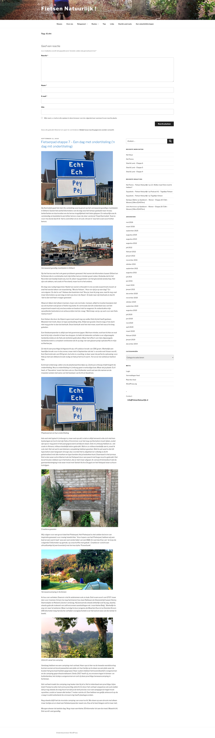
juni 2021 (129, 281)
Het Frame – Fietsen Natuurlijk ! (137, 185)
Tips (104, 24)
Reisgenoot (81, 24)
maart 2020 (130, 331)
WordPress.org (131, 384)
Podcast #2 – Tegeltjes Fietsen (161, 191)
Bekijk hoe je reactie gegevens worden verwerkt (97, 130)
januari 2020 (130, 339)
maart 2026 (130, 226)
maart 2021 (130, 285)
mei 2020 (129, 323)
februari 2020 (131, 335)
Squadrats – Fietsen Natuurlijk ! (137, 191)
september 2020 (132, 306)
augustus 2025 (131, 235)
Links (112, 24)
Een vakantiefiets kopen (145, 24)
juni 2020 (129, 319)
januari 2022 (130, 256)
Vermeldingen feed (133, 375)
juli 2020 (129, 314)
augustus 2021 (131, 272)
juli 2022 (129, 247)
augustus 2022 (131, 243)
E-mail (44, 96)
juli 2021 (129, 277)
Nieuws (59, 24)
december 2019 (132, 344)
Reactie (44, 55)
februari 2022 (131, 252)
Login (128, 371)
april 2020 (129, 327)
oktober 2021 (131, 264)
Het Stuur (129, 155)
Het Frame (130, 159)
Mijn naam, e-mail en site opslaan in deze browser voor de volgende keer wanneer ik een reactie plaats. (80, 118)
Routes (94, 24)
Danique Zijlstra (131, 200)
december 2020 (132, 293)
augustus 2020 (131, 310)
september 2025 (132, 231)
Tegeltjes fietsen (157, 196)
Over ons (69, 24)
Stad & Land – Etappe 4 (134, 172)
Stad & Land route (125, 24)
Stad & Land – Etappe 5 (134, 167)
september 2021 (132, 268)
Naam (44, 85)
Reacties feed (131, 380)
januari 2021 (130, 289)
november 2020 (132, 298)
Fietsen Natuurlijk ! (69, 8)
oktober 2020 (131, 302)
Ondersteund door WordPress (67, 733)
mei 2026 (129, 222)
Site (42, 107)
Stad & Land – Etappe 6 (134, 163)
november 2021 (132, 260)
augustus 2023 (131, 239)
